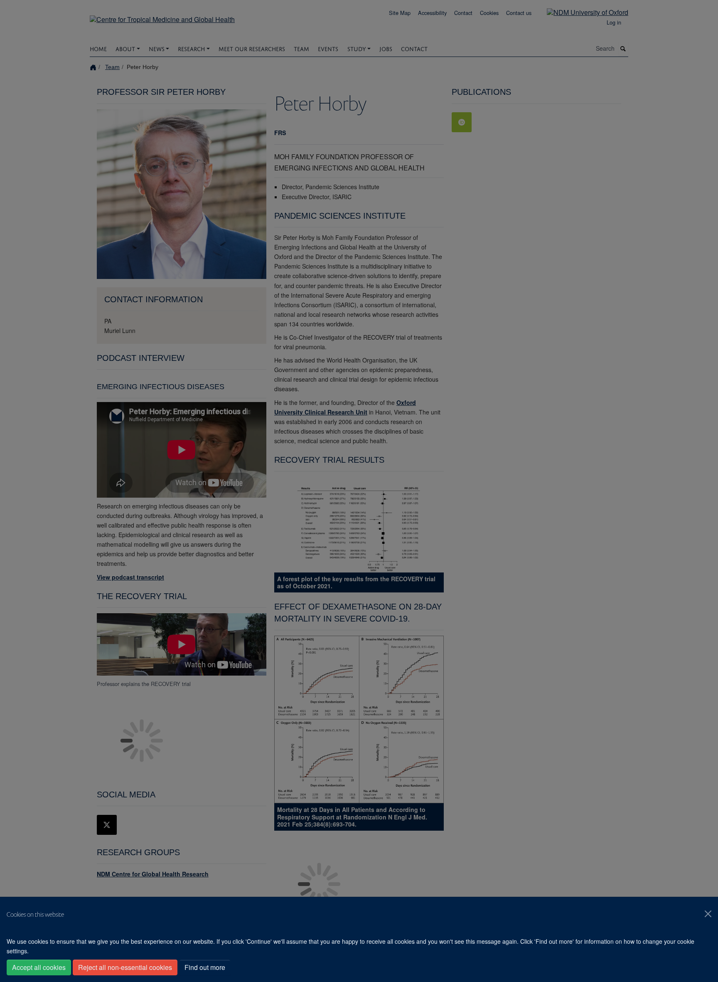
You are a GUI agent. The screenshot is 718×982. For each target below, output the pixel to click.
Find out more (204, 967)
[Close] (708, 913)
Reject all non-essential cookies (125, 967)
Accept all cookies (39, 967)
